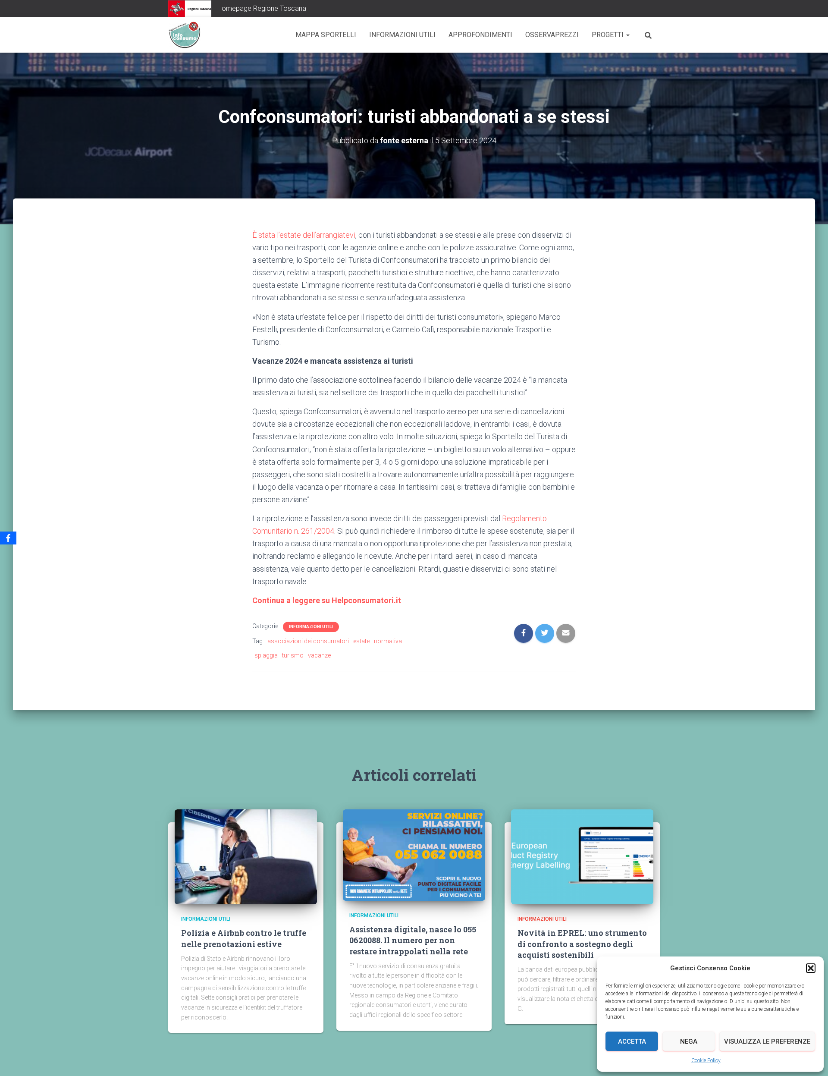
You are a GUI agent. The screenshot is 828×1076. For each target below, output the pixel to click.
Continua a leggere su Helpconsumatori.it (326, 600)
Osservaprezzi (552, 35)
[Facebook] (8, 538)
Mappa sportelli (325, 35)
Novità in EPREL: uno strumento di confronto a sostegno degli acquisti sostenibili (582, 944)
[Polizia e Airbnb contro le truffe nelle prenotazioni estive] (246, 856)
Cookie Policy (706, 1060)
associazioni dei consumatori (308, 641)
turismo (293, 655)
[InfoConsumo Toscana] (184, 35)
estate (361, 641)
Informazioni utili (402, 35)
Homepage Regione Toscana (261, 8)
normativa (388, 641)
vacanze (319, 655)
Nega (688, 1041)
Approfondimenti (480, 35)
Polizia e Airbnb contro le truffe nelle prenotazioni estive (243, 938)
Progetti (608, 35)
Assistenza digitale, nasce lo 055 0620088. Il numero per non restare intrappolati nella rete (412, 940)
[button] (810, 968)
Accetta (632, 1041)
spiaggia (266, 655)
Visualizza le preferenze (767, 1041)
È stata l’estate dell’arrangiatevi (303, 234)
